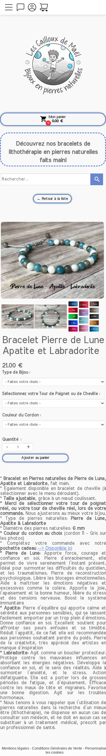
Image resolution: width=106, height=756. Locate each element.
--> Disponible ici (54, 548)
